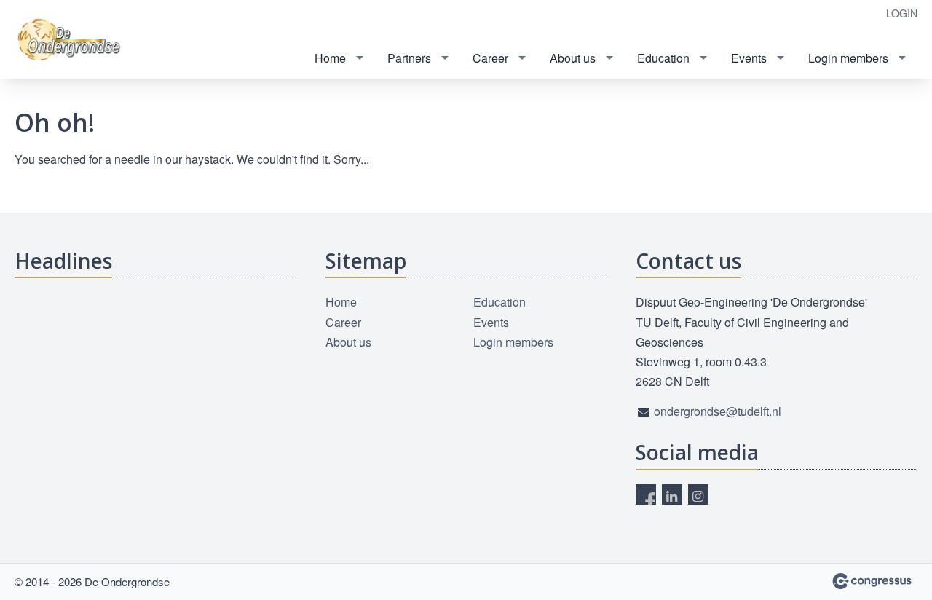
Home (330, 58)
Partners (409, 58)
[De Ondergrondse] (73, 40)
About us (573, 58)
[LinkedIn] (672, 494)
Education (663, 58)
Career (490, 58)
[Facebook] (646, 494)
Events (749, 58)
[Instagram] (698, 494)
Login (901, 13)
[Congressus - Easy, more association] (871, 581)
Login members (848, 58)
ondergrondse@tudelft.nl (717, 411)
